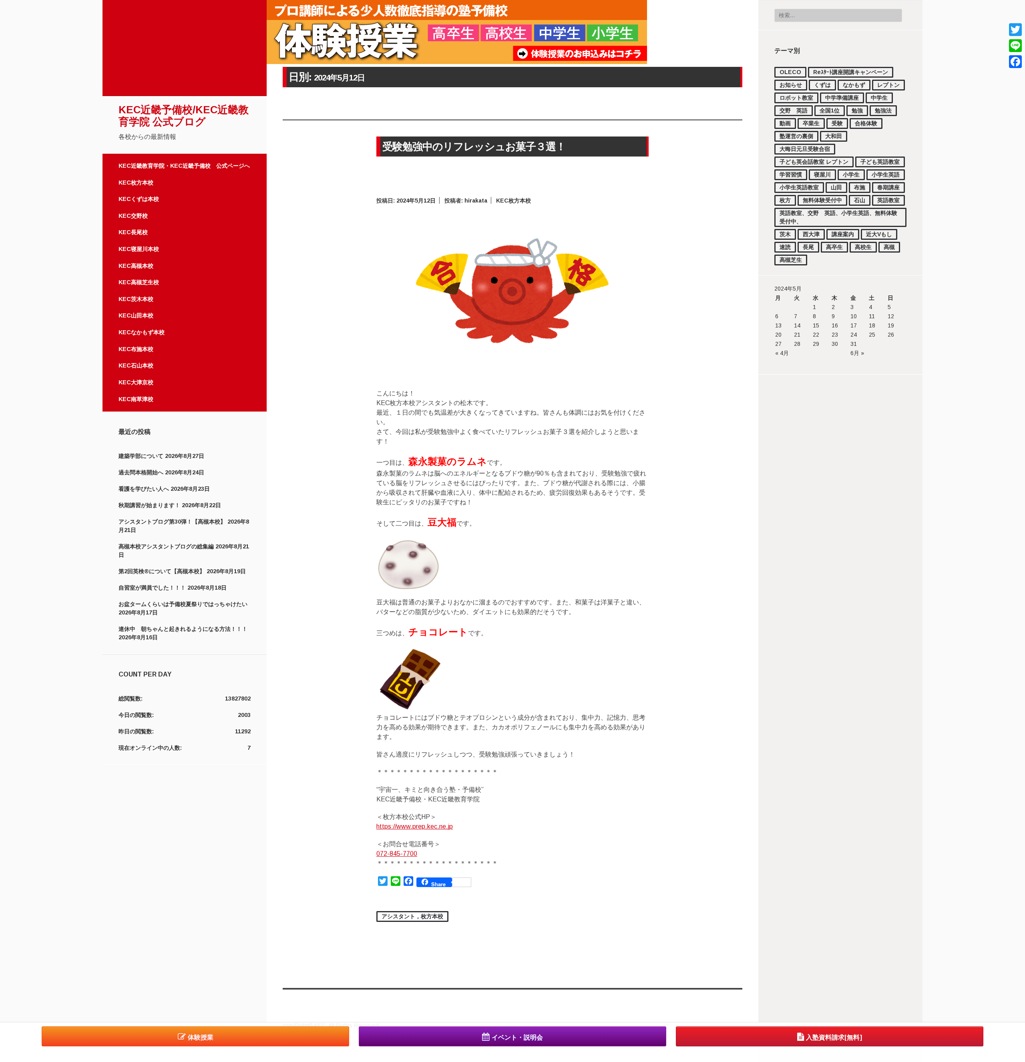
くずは (822, 85)
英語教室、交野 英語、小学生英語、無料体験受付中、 (838, 217)
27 (778, 344)
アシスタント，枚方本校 (412, 916)
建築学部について (141, 456)
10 (853, 316)
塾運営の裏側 (796, 136)
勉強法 (883, 110)
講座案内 (843, 234)
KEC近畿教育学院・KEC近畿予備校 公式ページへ (184, 166)
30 (835, 344)
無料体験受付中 (822, 200)
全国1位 (830, 110)
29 (816, 344)
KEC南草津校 (136, 399)
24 (853, 334)
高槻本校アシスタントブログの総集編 (166, 546)
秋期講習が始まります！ (149, 505)
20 (778, 334)
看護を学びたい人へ (144, 489)
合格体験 (866, 123)
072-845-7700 (396, 853)
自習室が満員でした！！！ (152, 587)
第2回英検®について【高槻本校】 (162, 571)
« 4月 (782, 353)
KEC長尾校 (133, 232)
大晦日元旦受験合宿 (805, 149)
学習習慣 (791, 174)
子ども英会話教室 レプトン (814, 162)
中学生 (879, 97)
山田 (836, 187)
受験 (837, 123)
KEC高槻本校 (136, 266)
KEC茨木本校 (136, 299)
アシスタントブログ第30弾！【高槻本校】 (172, 521)
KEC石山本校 (136, 365)
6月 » (857, 353)
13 (778, 325)
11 (872, 316)
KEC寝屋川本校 (139, 249)
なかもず (854, 85)
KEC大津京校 (136, 382)
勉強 (857, 110)
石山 (859, 200)
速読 (785, 247)
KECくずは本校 (139, 199)
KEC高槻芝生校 (139, 282)
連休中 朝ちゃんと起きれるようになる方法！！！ (183, 629)
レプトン (888, 85)
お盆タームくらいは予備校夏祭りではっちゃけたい (183, 604)
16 (835, 325)
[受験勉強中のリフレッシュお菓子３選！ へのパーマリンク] (512, 367)
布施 (859, 187)
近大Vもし (879, 234)
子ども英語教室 (880, 162)
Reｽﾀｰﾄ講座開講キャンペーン (850, 72)
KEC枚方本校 (136, 182)
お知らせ (791, 85)
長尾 (808, 247)
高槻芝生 (791, 260)
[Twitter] (1015, 30)
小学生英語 (886, 174)
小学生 (851, 174)
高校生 (863, 247)
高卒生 (834, 247)
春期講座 (888, 187)
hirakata (475, 200)
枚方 (785, 200)
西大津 (811, 234)
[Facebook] (1015, 62)
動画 (785, 123)
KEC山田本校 (136, 315)
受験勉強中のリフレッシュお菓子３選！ (474, 146)
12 (891, 316)
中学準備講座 (842, 97)
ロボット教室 (796, 97)
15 (816, 325)
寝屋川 (822, 174)
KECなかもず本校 (142, 332)
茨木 (785, 234)
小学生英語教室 (799, 187)
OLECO (790, 72)
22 (816, 334)
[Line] (1015, 46)
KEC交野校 (133, 216)
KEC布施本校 (136, 349)
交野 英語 (794, 110)
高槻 (889, 247)
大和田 (833, 136)
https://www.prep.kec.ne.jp (414, 826)
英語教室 (888, 200)
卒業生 (811, 123)
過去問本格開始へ (141, 472)
